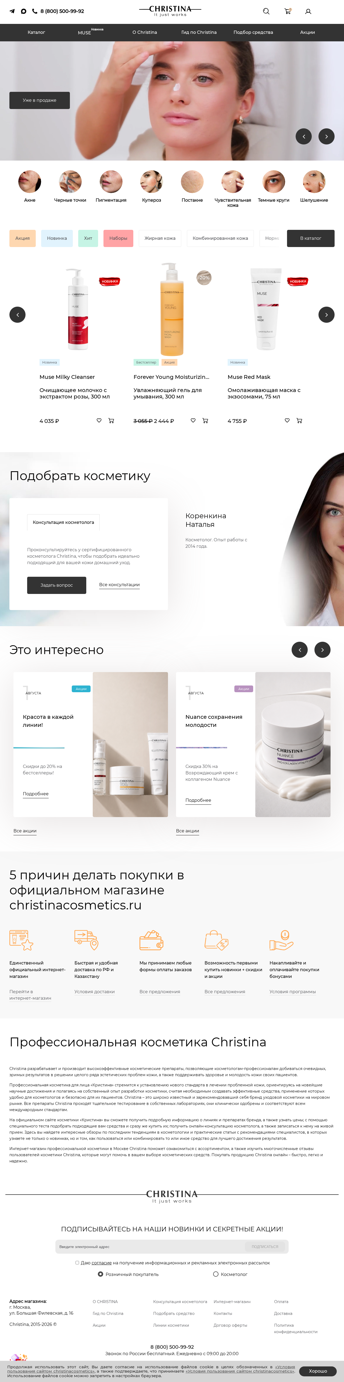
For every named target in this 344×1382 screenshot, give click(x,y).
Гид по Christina (199, 32)
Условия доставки (94, 991)
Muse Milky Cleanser (67, 377)
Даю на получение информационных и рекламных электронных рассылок (175, 1262)
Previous (304, 136)
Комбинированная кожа (220, 238)
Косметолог (234, 1274)
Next (326, 136)
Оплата (281, 1301)
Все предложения (159, 991)
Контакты (223, 1313)
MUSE (90, 32)
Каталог (36, 32)
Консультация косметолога (63, 522)
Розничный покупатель (132, 1274)
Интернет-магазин (232, 1301)
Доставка (283, 1313)
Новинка (57, 238)
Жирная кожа (160, 238)
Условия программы (293, 991)
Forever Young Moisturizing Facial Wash (172, 377)
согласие (102, 1262)
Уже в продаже (39, 100)
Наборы (118, 238)
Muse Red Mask (249, 377)
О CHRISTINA (105, 1301)
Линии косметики (171, 1325)
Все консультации (119, 584)
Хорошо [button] (318, 1371)
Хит (88, 238)
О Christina (144, 32)
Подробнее (36, 793)
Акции (307, 32)
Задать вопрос (57, 585)
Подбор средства (253, 32)
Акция (22, 238)
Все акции (25, 830)
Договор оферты (230, 1325)
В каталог (310, 238)
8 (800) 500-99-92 (172, 1347)
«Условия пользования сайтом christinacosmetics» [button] (240, 1371)
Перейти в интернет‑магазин (30, 995)
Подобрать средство (174, 1313)
